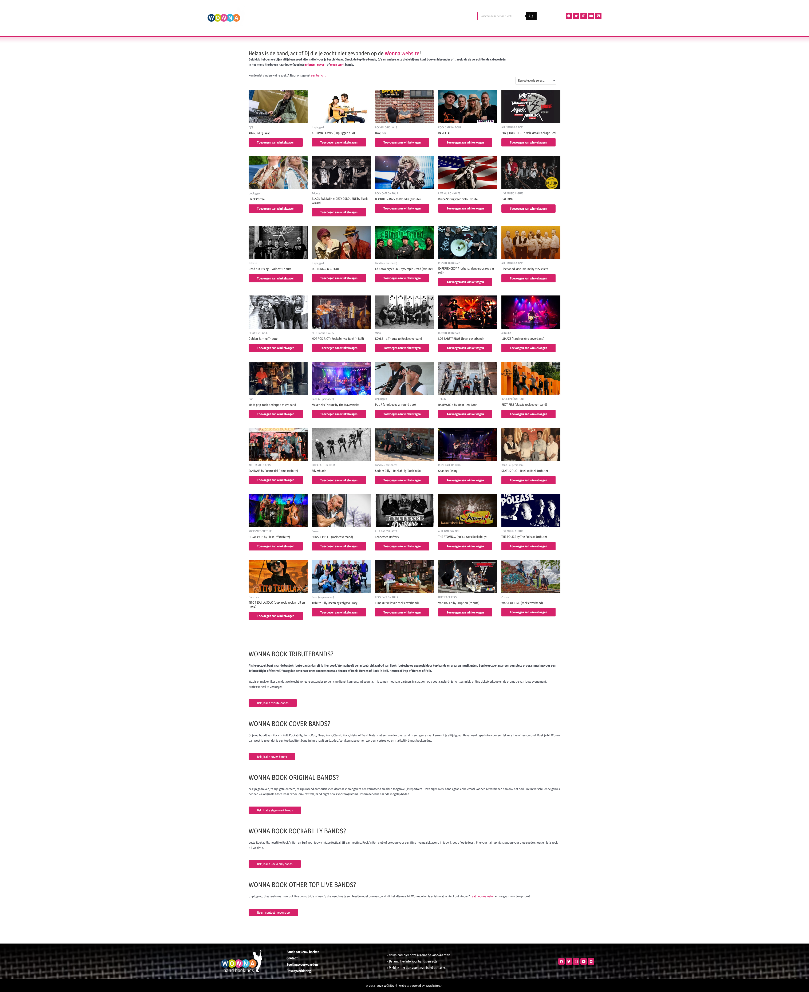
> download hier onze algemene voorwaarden (418, 955)
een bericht (318, 75)
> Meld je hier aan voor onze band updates (416, 968)
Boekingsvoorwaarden (302, 964)
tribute (310, 65)
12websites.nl (434, 986)
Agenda (305, 16)
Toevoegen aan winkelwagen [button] (275, 142)
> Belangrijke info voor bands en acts (412, 961)
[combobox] (535, 81)
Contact (389, 16)
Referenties (348, 16)
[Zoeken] (531, 16)
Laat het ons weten (482, 896)
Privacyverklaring (299, 971)
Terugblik (325, 16)
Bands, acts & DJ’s (274, 16)
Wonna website (402, 53)
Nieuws (370, 16)
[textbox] (534, 80)
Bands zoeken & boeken (303, 952)
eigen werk (337, 65)
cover (320, 65)
